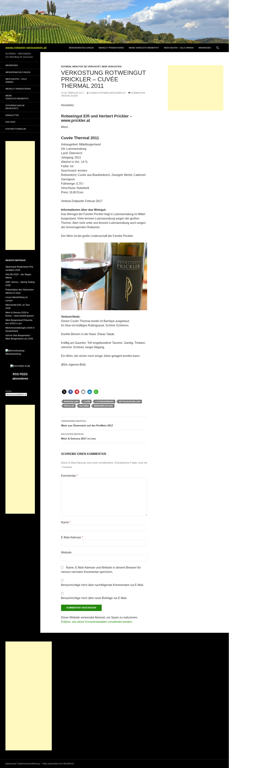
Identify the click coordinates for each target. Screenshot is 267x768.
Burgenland (71, 401)
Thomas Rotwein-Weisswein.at (107, 93)
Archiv (8, 391)
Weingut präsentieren (111, 48)
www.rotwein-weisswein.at (25, 48)
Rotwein (66, 66)
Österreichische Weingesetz (15, 107)
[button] (64, 392)
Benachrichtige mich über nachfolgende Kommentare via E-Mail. (102, 584)
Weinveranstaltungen (81, 48)
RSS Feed (10, 122)
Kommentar (69, 475)
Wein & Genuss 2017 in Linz (78, 436)
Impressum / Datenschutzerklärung (22, 763)
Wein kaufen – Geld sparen (179, 48)
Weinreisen (205, 48)
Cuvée (87, 401)
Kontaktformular (15, 129)
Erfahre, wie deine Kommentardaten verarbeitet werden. (97, 621)
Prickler (69, 406)
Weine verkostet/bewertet (144, 48)
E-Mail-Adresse (72, 537)
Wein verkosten (112, 66)
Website (66, 552)
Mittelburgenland (130, 401)
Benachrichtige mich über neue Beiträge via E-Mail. (94, 598)
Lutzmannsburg (104, 401)
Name (66, 522)
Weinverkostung (103, 406)
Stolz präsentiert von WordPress (58, 763)
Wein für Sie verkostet (86, 66)
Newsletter (12, 115)
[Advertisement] (195, 88)
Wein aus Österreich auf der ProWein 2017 (87, 423)
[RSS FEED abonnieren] (20, 366)
